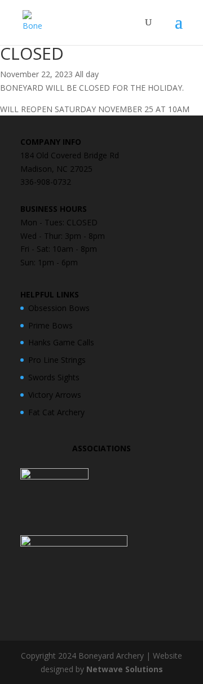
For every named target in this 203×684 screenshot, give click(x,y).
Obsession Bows (59, 308)
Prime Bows (50, 325)
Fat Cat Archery (56, 412)
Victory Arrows (54, 394)
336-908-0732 (45, 181)
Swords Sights (54, 377)
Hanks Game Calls (61, 342)
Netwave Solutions (124, 669)
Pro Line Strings (57, 359)
